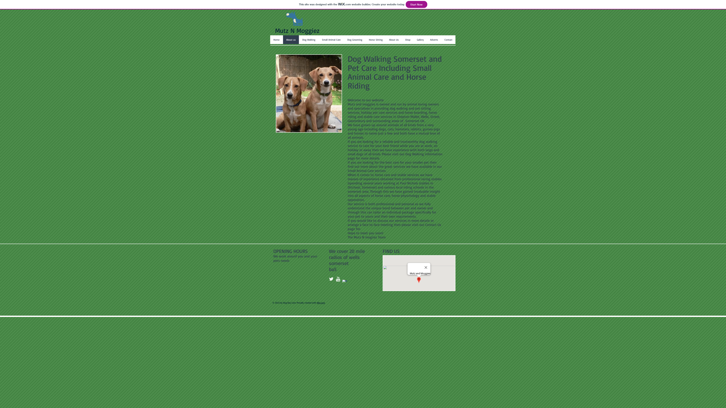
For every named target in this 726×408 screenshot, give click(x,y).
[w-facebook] (344, 282)
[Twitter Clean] (331, 279)
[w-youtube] (338, 279)
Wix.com (321, 302)
